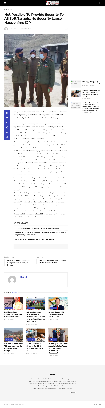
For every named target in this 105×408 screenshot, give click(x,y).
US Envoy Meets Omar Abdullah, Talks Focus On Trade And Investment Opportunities (58, 348)
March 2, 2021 (87, 98)
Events (11, 9)
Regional (9, 308)
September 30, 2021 (88, 85)
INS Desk (13, 29)
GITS (23, 404)
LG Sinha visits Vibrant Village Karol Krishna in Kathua (37, 228)
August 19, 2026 (32, 353)
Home (6, 9)
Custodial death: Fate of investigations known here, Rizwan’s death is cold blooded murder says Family (90, 106)
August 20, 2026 (9, 319)
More (73, 392)
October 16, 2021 (25, 29)
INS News (11, 404)
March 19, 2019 (87, 112)
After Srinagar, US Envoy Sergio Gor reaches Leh (35, 239)
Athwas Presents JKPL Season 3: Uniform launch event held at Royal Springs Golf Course (35, 316)
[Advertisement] (86, 44)
